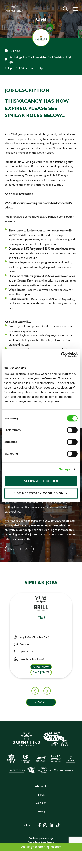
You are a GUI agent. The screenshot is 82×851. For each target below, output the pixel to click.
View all (41, 702)
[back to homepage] (14, 8)
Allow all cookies (41, 481)
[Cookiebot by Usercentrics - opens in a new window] (61, 354)
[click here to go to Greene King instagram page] (45, 825)
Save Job (39, 672)
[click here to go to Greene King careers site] (41, 752)
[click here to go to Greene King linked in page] (51, 825)
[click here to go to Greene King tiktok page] (57, 825)
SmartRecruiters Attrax (41, 842)
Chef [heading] (41, 617)
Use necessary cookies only (41, 493)
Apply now (41, 666)
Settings (64, 469)
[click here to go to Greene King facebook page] (39, 825)
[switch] (72, 430)
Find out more (19, 549)
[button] (65, 8)
